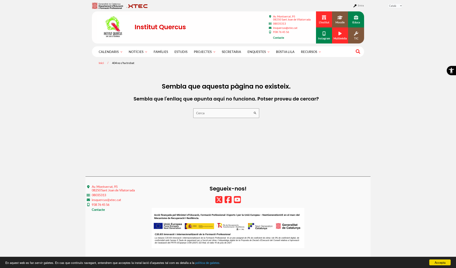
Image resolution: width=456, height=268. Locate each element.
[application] (120, 51)
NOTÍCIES (136, 52)
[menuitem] (108, 5)
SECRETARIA (231, 52)
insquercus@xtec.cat (285, 27)
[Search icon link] (358, 52)
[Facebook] (228, 201)
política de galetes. (207, 262)
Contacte (278, 37)
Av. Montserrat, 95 (292, 18)
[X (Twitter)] (219, 201)
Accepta (440, 262)
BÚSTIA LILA (285, 52)
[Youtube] (237, 201)
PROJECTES (203, 52)
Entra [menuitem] (361, 5)
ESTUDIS (180, 52)
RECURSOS (309, 52)
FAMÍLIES (161, 52)
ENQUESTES (256, 52)
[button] (451, 70)
